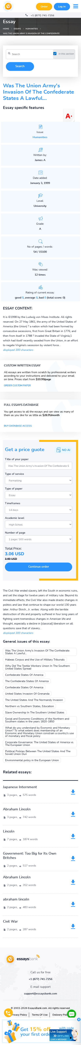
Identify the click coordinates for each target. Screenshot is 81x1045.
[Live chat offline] (63, 1035)
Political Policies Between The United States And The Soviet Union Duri (37, 752)
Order (44, 6)
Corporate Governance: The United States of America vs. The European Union (39, 743)
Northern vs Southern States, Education (29, 706)
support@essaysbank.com (40, 993)
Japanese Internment (20, 787)
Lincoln (8, 831)
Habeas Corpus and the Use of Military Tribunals (35, 659)
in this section (66, 54)
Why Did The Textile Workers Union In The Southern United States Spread (37, 667)
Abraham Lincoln (16, 809)
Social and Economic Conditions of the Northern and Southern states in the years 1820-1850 (37, 720)
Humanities (40, 137)
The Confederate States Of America (27, 681)
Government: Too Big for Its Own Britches (29, 856)
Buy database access (18, 426)
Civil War (10, 921)
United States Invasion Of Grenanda (27, 693)
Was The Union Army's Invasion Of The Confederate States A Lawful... (37, 652)
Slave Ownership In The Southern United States (34, 712)
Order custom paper (17, 385)
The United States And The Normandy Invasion (34, 700)
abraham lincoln (16, 899)
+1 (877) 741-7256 (42, 15)
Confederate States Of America (24, 675)
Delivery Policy (61, 1015)
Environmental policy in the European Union (32, 760)
